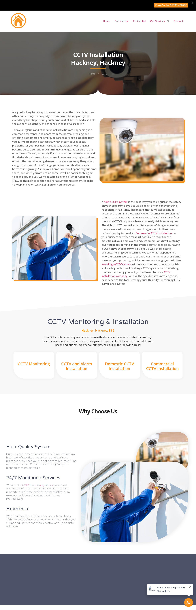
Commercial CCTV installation (154, 233)
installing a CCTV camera (117, 264)
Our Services (157, 21)
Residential (139, 21)
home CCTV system (116, 202)
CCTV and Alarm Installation (76, 366)
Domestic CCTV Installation (119, 366)
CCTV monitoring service (38, 485)
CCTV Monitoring (34, 363)
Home (106, 21)
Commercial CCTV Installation (162, 366)
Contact (178, 21)
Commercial (121, 21)
